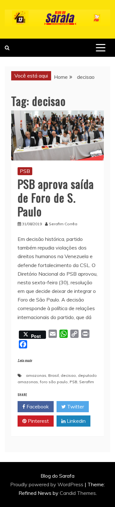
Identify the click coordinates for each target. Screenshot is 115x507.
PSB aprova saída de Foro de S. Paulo (56, 197)
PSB (25, 171)
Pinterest (38, 421)
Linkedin (75, 421)
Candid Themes (78, 493)
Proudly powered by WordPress (47, 484)
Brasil (53, 375)
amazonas (36, 375)
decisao (68, 375)
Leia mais (25, 360)
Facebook (37, 406)
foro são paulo (54, 381)
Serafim (86, 381)
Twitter (75, 406)
